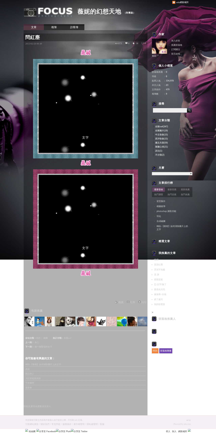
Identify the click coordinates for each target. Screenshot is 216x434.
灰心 (37, 342)
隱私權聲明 (92, 424)
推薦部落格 (176, 45)
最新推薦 (185, 189)
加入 (174, 431)
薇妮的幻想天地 (99, 11)
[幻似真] (70, 321)
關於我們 (45, 424)
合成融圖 (161, 221)
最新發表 (158, 189)
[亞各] (29, 321)
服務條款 (67, 424)
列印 (143, 302)
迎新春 (28, 387)
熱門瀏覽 (158, 194)
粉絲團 (32, 431)
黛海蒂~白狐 (160, 294)
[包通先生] (122, 321)
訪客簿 (74, 27)
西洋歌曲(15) (161, 138)
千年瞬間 (29, 383)
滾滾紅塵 (158, 264)
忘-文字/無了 (160, 284)
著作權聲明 (79, 424)
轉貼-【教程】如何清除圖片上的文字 (43, 364)
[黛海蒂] (91, 321)
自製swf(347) (161, 126)
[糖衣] (60, 321)
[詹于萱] (50, 321)
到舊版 (129, 12)
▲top (188, 420)
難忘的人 (29, 373)
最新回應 (172, 189)
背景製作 (161, 201)
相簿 (54, 27)
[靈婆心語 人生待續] (39, 321)
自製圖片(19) (161, 130)
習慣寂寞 (158, 279)
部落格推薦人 (167, 318)
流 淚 (156, 274)
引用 (132, 302)
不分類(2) (159, 155)
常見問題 (56, 424)
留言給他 (175, 54)
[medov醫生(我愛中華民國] (142, 321)
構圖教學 (161, 206)
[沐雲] (81, 321)
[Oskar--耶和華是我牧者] (132, 321)
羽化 (159, 216)
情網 (156, 259)
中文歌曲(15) (161, 134)
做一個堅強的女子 (43, 346)
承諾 (27, 369)
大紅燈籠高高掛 (33, 378)
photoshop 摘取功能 (166, 211)
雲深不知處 (159, 269)
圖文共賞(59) (161, 142)
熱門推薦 (185, 194)
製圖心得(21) (161, 146)
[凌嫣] (111, 321)
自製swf (67, 338)
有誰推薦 (37, 310)
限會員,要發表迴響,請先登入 (37, 406)
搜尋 (189, 110)
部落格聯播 (165, 350)
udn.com (187, 424)
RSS (155, 350)
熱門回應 (172, 194)
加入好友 (175, 40)
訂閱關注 (175, 49)
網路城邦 (182, 431)
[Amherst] (101, 321)
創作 (38, 338)
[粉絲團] (26, 430)
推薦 (121, 302)
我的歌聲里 (159, 304)
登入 (168, 431)
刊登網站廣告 (31, 424)
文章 (33, 27)
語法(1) (158, 150)
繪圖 (45, 338)
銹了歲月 (158, 299)
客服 (102, 424)
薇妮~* (155, 56)
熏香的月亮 (159, 289)
